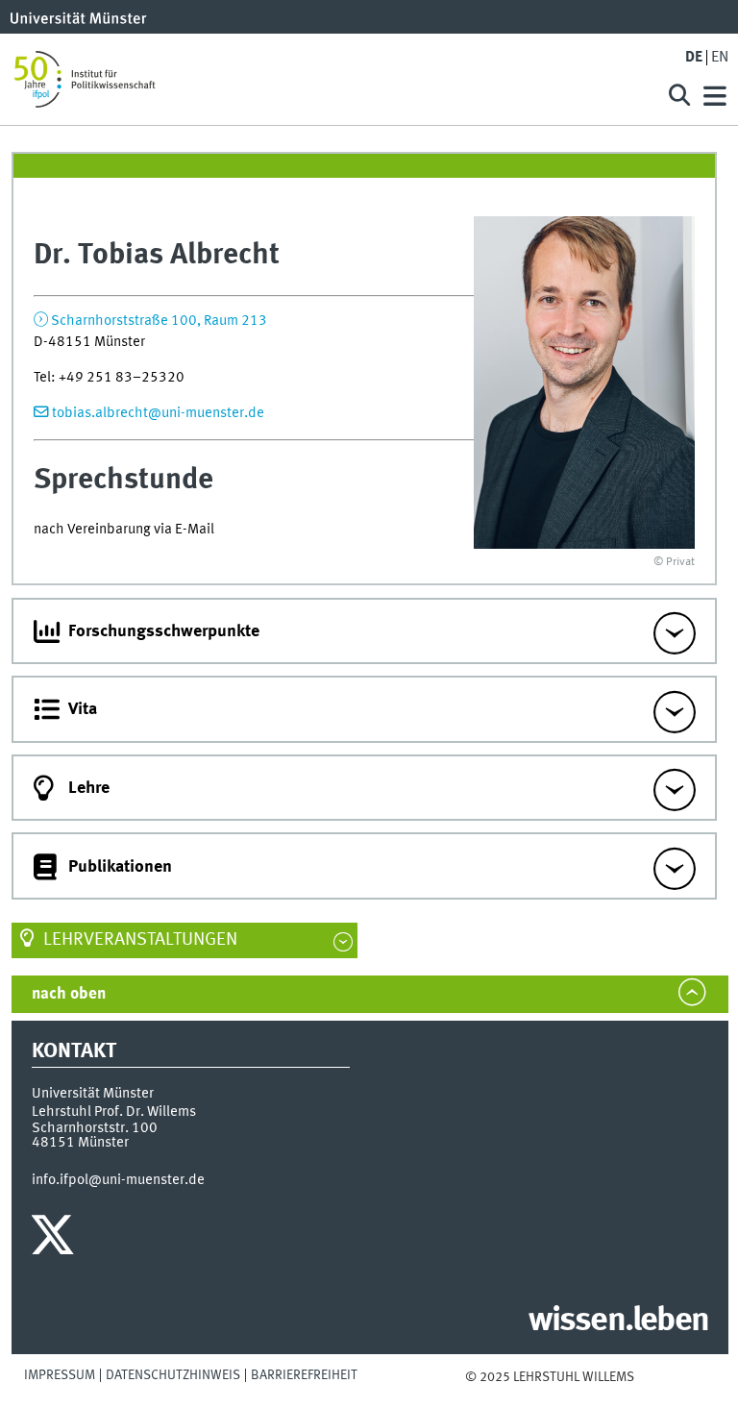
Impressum (59, 1375)
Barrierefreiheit (304, 1375)
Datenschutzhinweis (173, 1375)
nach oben (69, 994)
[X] (55, 1240)
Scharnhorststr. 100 (95, 1128)
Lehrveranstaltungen (140, 940)
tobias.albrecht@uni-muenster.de (158, 413)
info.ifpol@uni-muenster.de (118, 1180)
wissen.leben (618, 1321)
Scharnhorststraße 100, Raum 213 (159, 321)
